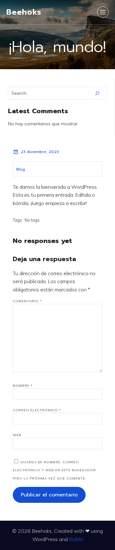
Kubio (76, 539)
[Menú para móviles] (103, 12)
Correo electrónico (37, 410)
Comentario (27, 301)
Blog (20, 169)
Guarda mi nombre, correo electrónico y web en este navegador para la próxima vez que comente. (54, 470)
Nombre (23, 386)
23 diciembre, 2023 (40, 152)
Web (17, 435)
